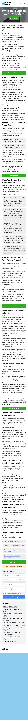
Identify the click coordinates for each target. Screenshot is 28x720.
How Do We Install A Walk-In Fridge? (13, 623)
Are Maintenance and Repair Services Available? (11, 633)
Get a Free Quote (14, 175)
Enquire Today (14, 306)
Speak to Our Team (14, 73)
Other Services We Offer (10, 641)
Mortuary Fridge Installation (12, 541)
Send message (14, 597)
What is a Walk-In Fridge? (10, 606)
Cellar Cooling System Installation (14, 545)
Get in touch (14, 18)
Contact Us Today (14, 408)
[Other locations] (20, 3)
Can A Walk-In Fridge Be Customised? (14, 625)
